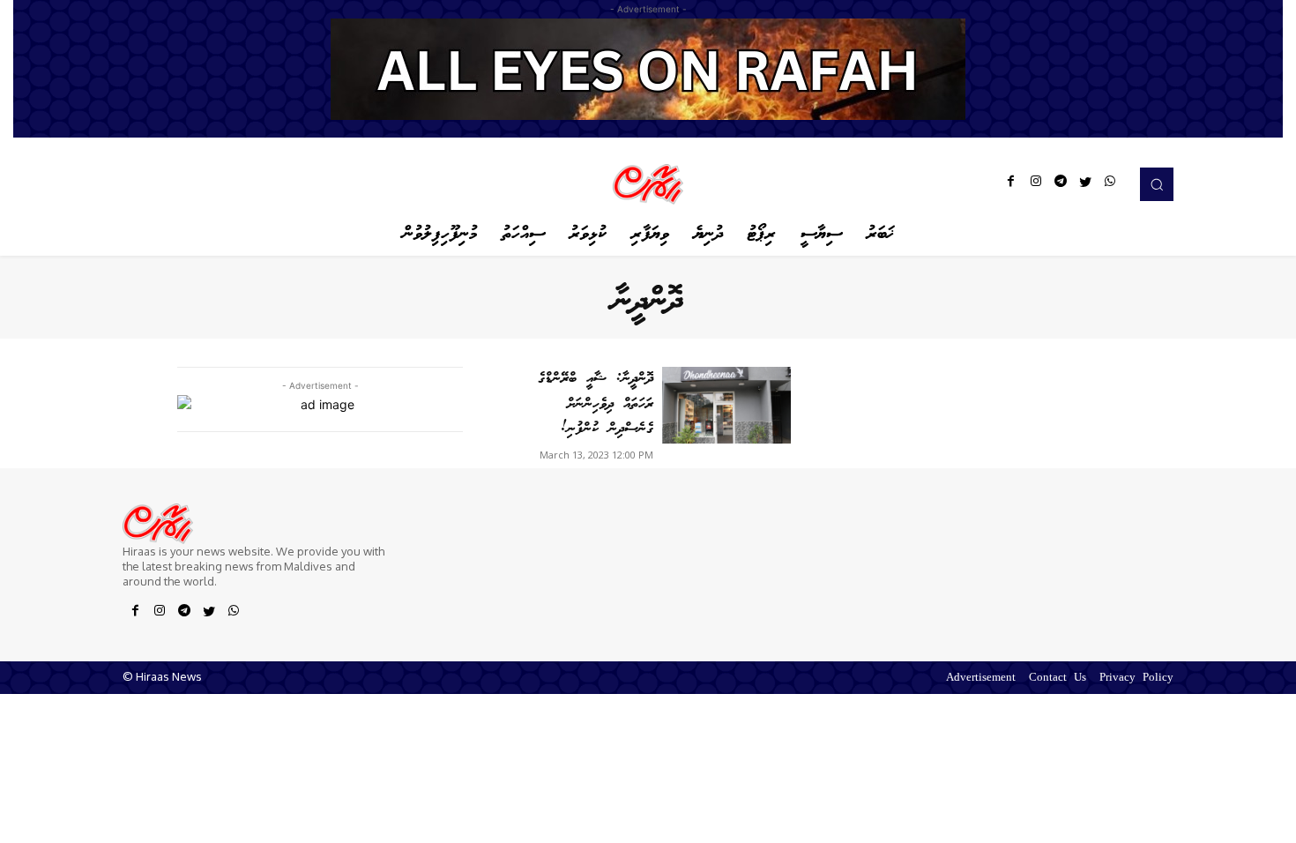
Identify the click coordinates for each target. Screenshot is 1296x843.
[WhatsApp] (1110, 184)
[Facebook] (1011, 184)
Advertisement (981, 678)
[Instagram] (1036, 184)
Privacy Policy (1136, 678)
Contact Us (1057, 678)
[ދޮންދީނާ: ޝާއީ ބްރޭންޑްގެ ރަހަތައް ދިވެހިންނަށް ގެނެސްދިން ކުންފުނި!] (726, 405)
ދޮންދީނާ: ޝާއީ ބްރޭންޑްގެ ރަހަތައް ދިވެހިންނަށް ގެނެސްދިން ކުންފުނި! (595, 404)
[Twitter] (1085, 184)
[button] (1156, 184)
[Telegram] (1060, 184)
